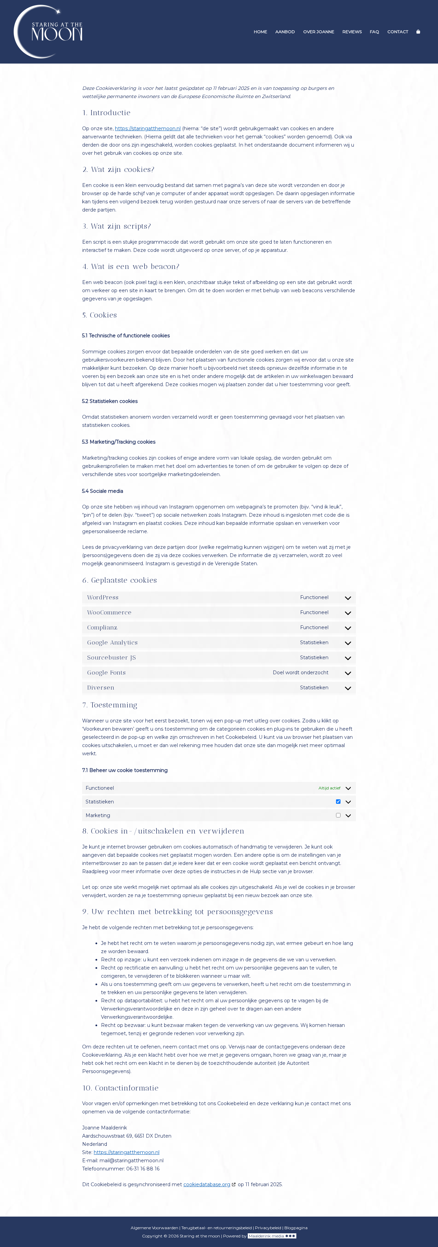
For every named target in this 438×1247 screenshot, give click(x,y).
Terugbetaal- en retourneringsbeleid (216, 1227)
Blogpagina (296, 1227)
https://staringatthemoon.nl (148, 128)
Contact (397, 31)
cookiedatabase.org (206, 1184)
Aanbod (285, 31)
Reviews (352, 31)
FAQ (374, 31)
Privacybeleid (268, 1227)
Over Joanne (318, 31)
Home (260, 31)
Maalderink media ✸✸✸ (272, 1235)
